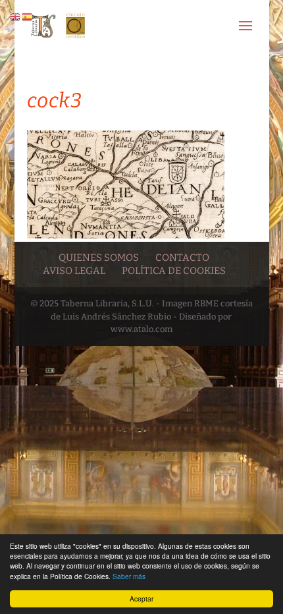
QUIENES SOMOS (99, 258)
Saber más (129, 576)
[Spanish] (28, 16)
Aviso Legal (74, 271)
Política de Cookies (174, 271)
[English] (16, 16)
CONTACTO (182, 258)
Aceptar (141, 598)
